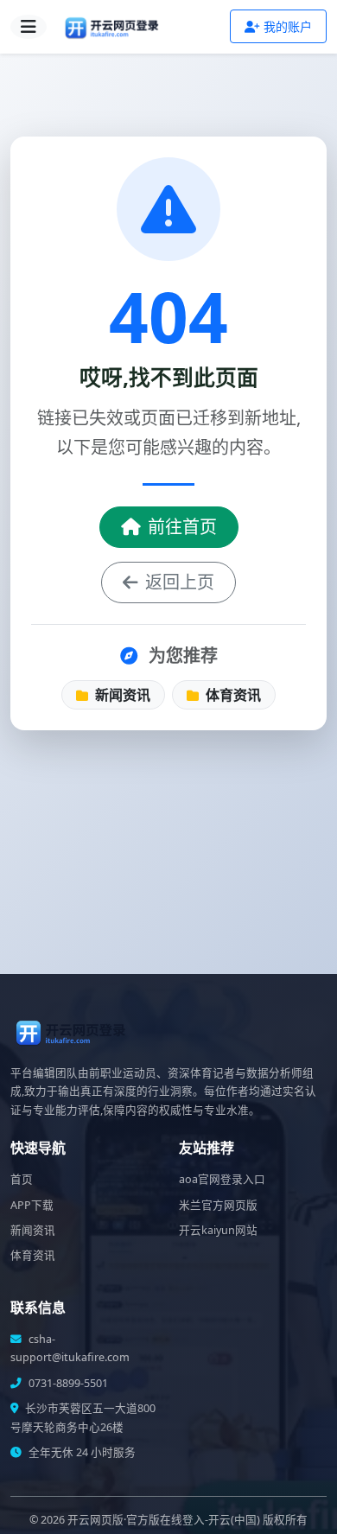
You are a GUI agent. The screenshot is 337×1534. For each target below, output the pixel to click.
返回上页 (179, 582)
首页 (21, 1179)
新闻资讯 (121, 694)
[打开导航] (28, 27)
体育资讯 (231, 694)
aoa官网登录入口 (222, 1179)
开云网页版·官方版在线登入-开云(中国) (163, 1519)
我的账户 (288, 26)
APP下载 (32, 1205)
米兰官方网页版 (218, 1205)
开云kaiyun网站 (218, 1230)
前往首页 (182, 526)
